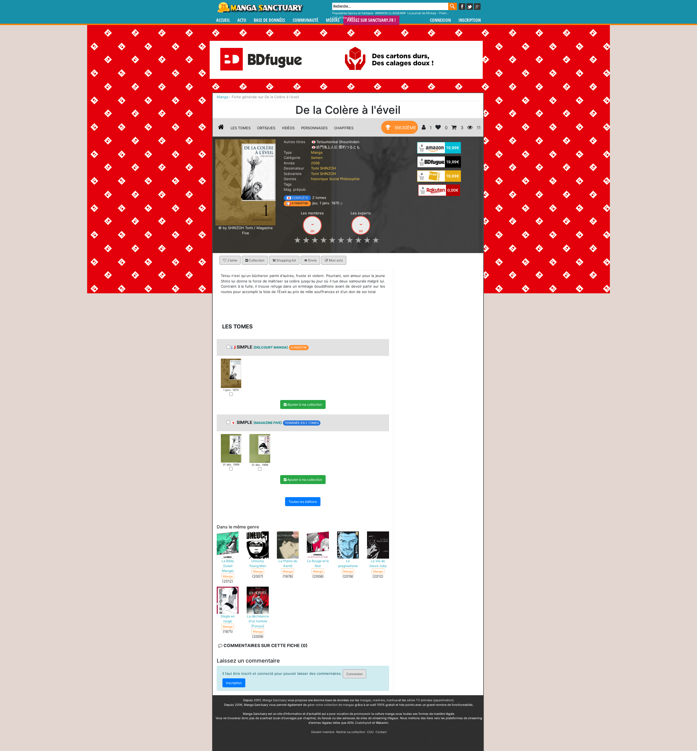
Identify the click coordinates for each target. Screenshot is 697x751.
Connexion (440, 20)
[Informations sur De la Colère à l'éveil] (221, 128)
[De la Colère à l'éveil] (245, 182)
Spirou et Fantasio (361, 13)
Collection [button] (256, 260)
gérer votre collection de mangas (330, 705)
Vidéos (288, 128)
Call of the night (343, 18)
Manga (260, 7)
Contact (381, 732)
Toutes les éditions (303, 502)
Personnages (314, 128)
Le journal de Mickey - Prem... (428, 13)
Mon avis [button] (335, 260)
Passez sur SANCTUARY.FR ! (371, 20)
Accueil (223, 20)
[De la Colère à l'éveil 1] (231, 373)
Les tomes (240, 128)
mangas (365, 700)
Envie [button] (312, 260)
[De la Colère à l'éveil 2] (259, 448)
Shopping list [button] (286, 260)
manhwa (379, 700)
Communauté (305, 20)
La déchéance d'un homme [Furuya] (258, 621)
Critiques (266, 128)
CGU (370, 732)
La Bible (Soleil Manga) (228, 566)
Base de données (269, 20)
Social (334, 179)
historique (319, 179)
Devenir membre (322, 732)
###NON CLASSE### (390, 13)
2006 (315, 163)
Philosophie (350, 179)
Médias (333, 20)
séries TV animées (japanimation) (430, 700)
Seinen (317, 157)
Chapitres (343, 128)
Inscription (469, 20)
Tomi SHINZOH (323, 168)
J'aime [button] (231, 260)
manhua (392, 700)
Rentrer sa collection (350, 732)
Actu (241, 20)
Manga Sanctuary (274, 700)
